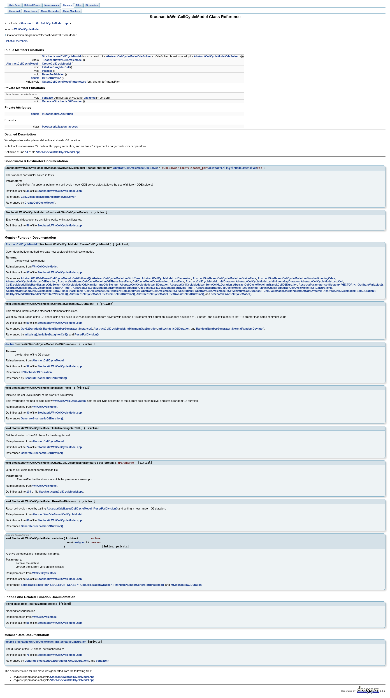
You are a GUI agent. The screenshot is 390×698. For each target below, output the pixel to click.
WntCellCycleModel (26, 29)
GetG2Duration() (31, 328)
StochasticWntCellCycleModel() (231, 294)
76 (28, 654)
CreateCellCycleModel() (40, 202)
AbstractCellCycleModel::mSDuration (144, 284)
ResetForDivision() (86, 334)
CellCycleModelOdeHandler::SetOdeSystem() (293, 291)
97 (28, 272)
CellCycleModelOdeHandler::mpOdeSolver (48, 196)
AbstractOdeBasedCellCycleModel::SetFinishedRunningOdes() (236, 287)
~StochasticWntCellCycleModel (62, 60)
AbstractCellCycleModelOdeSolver (128, 56)
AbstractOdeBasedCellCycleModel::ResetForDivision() (82, 508)
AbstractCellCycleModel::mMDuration (210, 281)
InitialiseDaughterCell (56, 67)
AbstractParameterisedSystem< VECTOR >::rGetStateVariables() (341, 284)
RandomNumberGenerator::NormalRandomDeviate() (230, 328)
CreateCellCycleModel (56, 63)
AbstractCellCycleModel (22, 63)
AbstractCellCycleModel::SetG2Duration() (305, 287)
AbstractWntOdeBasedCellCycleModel (57, 514)
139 (28, 491)
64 (28, 579)
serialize (47, 97)
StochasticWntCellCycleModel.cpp (59, 191)
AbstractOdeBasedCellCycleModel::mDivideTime (224, 278)
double (35, 78)
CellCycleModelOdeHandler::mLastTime (158, 281)
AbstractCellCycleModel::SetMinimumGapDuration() (228, 291)
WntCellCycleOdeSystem (69, 401)
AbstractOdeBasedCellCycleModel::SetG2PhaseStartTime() (44, 291)
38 (28, 191)
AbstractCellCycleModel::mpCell (322, 281)
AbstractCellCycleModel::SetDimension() (99, 287)
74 (28, 447)
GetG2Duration (51, 78)
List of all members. (16, 41)
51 (26, 152)
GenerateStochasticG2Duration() (46, 378)
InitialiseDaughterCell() (53, 334)
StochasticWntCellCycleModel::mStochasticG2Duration (50, 641)
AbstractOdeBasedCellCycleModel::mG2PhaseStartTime (94, 281)
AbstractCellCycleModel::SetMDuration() (167, 291)
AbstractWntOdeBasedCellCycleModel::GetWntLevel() (56, 278)
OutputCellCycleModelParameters (64, 81)
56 (28, 225)
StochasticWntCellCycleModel (61, 56)
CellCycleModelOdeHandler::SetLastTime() (112, 291)
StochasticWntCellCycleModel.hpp (44, 23)
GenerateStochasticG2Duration (62, 101)
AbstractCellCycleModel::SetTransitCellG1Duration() (170, 294)
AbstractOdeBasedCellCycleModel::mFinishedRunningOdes (296, 278)
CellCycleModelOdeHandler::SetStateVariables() (37, 294)
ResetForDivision (53, 74)
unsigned (89, 97)
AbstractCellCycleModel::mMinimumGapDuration (267, 281)
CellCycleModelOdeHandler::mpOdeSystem (90, 284)
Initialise (47, 70)
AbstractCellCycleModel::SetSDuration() (349, 291)
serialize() (102, 660)
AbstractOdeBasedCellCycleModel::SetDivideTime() (160, 287)
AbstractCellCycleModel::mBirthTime (116, 278)
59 (28, 322)
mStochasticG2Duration (57, 114)
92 (28, 366)
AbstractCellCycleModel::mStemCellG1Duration (201, 284)
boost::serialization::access (60, 126)
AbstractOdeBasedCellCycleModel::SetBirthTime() (38, 287)
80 (28, 412)
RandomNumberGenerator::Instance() (67, 328)
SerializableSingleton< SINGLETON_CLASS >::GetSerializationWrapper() (67, 584)
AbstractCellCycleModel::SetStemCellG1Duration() (102, 294)
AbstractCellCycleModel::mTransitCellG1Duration (265, 284)
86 (28, 520)
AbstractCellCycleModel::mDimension (166, 278)
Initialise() (31, 334)
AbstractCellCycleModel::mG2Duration (31, 281)
